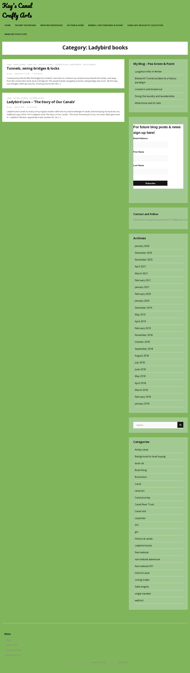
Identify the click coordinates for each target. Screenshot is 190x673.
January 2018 (142, 403)
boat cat (139, 463)
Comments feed (14, 650)
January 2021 (142, 287)
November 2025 (144, 259)
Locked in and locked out (148, 89)
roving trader (142, 579)
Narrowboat (76, 64)
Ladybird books (62, 64)
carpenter (140, 518)
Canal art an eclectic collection (145, 25)
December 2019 (143, 307)
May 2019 (140, 314)
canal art (139, 490)
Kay (10, 73)
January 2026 (142, 246)
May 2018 (140, 376)
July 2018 (140, 362)
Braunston (141, 477)
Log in (9, 640)
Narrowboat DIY (144, 566)
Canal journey (19, 64)
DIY (137, 525)
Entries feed (11, 644)
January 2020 (142, 300)
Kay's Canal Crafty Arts (17, 10)
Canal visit (32, 64)
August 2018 (142, 355)
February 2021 (143, 280)
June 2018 (140, 369)
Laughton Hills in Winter (148, 71)
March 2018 (141, 390)
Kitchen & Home (75, 25)
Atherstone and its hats (148, 103)
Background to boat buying (150, 456)
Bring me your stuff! (16, 34)
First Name (138, 152)
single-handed (89, 64)
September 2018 (144, 348)
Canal (9, 64)
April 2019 (140, 321)
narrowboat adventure (147, 559)
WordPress (123, 662)
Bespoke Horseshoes (52, 25)
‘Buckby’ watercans (25, 25)
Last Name (138, 165)
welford (139, 600)
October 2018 (142, 341)
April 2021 (140, 266)
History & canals (45, 64)
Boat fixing (141, 470)
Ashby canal (141, 449)
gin (136, 531)
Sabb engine (142, 586)
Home (8, 25)
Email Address (140, 138)
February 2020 (143, 294)
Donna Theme (99, 662)
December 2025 (143, 252)
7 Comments (37, 73)
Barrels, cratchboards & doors (105, 25)
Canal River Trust (144, 504)
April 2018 (140, 383)
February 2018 (143, 396)
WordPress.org (13, 655)
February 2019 (143, 328)
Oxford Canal (142, 573)
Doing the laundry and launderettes (155, 96)
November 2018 (144, 335)
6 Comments (32, 107)
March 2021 (141, 273)
